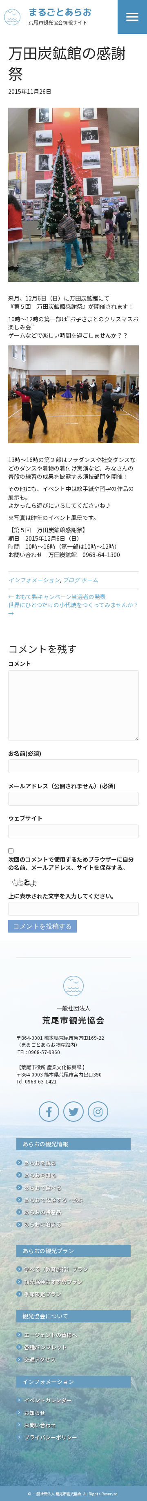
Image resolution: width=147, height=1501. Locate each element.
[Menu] (132, 17)
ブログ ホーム (80, 580)
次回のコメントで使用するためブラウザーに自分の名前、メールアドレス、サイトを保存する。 (71, 863)
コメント (19, 663)
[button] (49, 1111)
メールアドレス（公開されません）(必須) (62, 786)
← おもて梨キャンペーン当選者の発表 (57, 596)
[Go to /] (61, 17)
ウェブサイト (25, 818)
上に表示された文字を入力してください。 (62, 896)
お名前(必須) (24, 753)
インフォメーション (34, 580)
